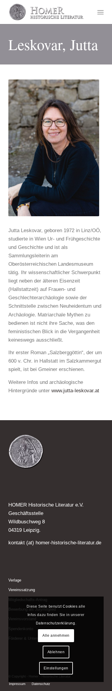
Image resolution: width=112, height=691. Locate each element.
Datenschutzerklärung (55, 623)
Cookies (70, 606)
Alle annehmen (56, 635)
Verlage (14, 580)
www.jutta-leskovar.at (75, 390)
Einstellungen (56, 668)
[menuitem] (100, 12)
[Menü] (100, 12)
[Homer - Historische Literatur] (46, 12)
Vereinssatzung (21, 590)
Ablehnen (56, 652)
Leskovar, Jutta (53, 44)
